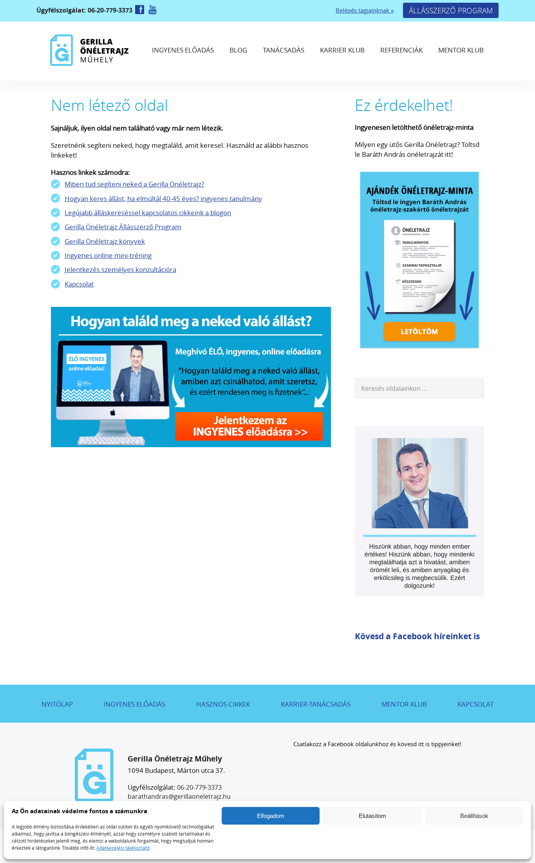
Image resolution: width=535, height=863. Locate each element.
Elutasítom (372, 815)
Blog (238, 49)
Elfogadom (270, 815)
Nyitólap (57, 704)
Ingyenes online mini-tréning (108, 255)
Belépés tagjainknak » (365, 10)
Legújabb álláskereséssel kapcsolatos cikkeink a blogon (148, 212)
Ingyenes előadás (183, 49)
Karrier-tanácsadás (316, 704)
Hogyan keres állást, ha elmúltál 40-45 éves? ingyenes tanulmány (163, 198)
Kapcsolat (79, 283)
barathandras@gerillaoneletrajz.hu (179, 796)
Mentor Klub (461, 49)
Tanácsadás (283, 49)
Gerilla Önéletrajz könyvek (105, 241)
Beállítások (474, 815)
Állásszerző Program (451, 10)
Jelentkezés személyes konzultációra (120, 269)
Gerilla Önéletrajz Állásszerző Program (123, 226)
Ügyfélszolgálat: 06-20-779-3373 (85, 10)
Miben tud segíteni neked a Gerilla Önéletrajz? (134, 184)
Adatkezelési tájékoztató (123, 848)
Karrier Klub (342, 49)
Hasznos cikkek (223, 704)
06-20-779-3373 (199, 787)
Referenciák (401, 49)
